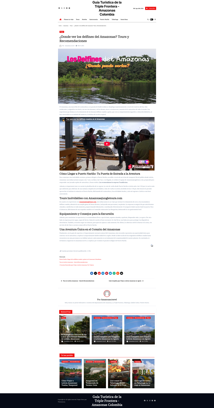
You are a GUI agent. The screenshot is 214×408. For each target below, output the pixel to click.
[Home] (60, 19)
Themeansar (61, 402)
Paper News (80, 399)
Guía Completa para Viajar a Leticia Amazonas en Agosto (138, 337)
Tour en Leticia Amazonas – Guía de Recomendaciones (74, 262)
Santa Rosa (124, 19)
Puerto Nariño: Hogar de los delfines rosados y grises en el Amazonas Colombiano (80, 259)
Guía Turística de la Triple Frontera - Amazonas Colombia (107, 8)
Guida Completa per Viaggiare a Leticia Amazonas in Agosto (107, 337)
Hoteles (84, 19)
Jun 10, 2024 (112, 341)
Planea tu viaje (68, 19)
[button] (155, 19)
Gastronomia (93, 19)
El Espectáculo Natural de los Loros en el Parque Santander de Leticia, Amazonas (74, 336)
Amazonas (97, 318)
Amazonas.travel (69, 45)
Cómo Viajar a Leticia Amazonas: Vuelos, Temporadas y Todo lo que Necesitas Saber (70, 385)
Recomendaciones (107, 318)
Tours (78, 19)
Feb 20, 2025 (80, 341)
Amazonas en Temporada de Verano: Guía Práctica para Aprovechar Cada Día (93, 386)
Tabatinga (115, 19)
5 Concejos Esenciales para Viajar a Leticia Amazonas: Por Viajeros (77, 265)
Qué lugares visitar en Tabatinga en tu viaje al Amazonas (142, 382)
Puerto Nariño (104, 19)
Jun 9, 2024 (145, 341)
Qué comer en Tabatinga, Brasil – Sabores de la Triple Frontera (118, 383)
